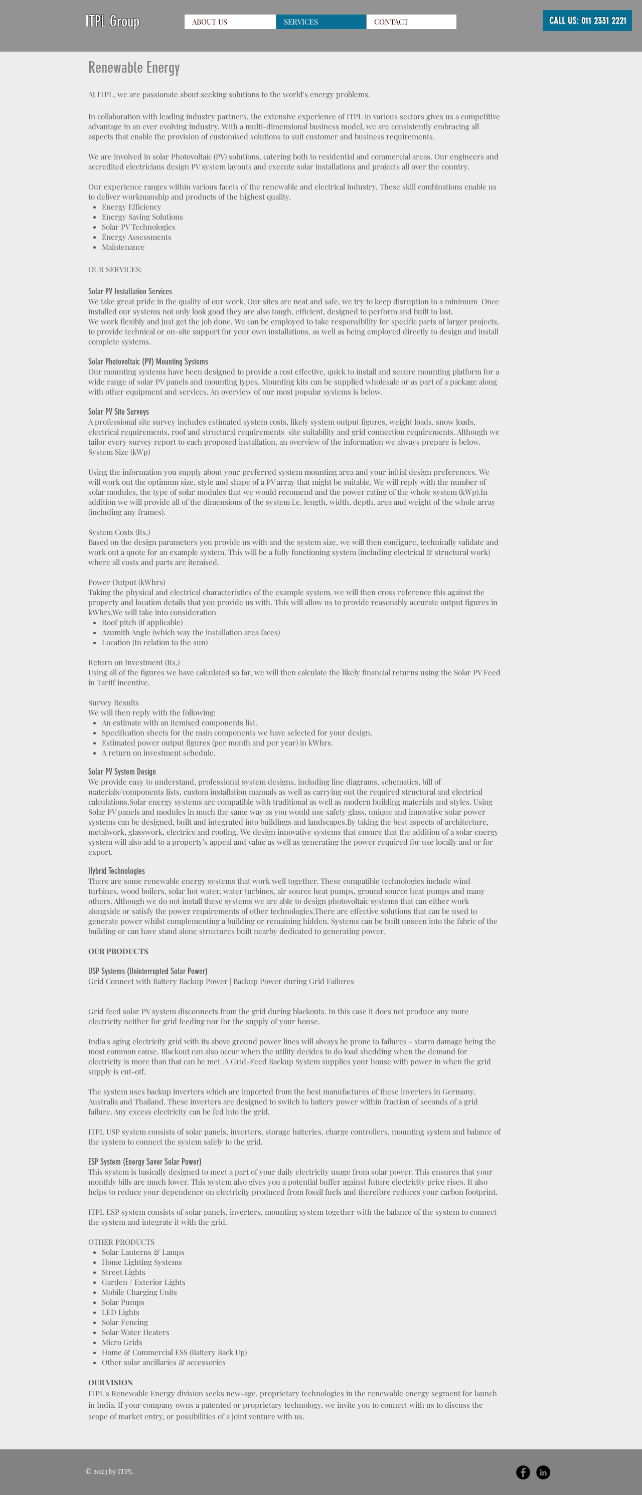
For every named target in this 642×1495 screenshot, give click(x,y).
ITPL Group (112, 22)
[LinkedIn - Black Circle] (543, 1472)
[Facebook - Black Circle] (523, 1472)
